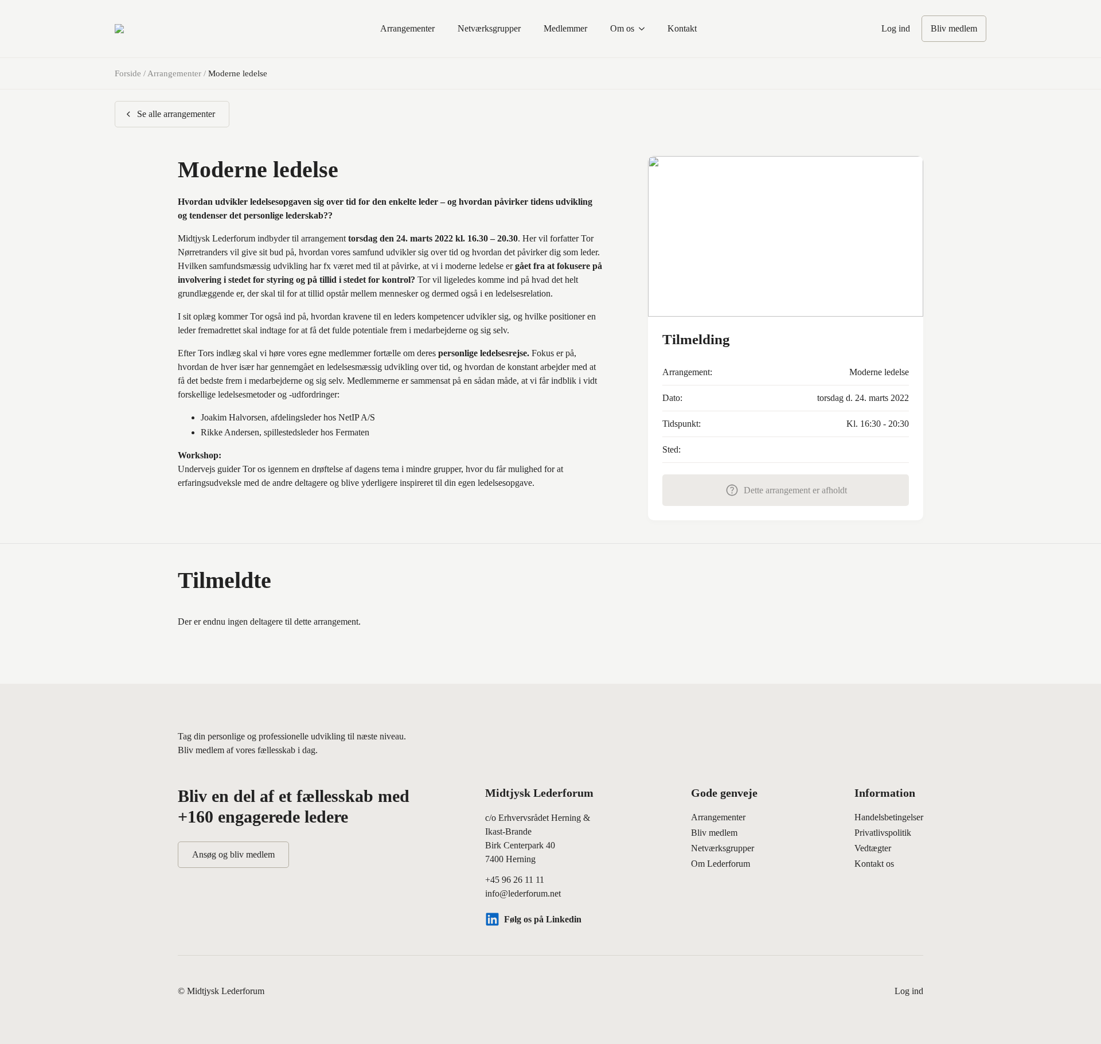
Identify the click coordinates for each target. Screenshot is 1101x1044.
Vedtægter (872, 848)
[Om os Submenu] (645, 29)
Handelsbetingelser (888, 817)
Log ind (895, 28)
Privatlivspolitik (882, 832)
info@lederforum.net (523, 893)
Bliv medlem (714, 832)
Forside (128, 73)
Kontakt (682, 28)
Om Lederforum (720, 863)
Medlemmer (565, 28)
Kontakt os (874, 863)
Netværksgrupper (489, 28)
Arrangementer (407, 28)
